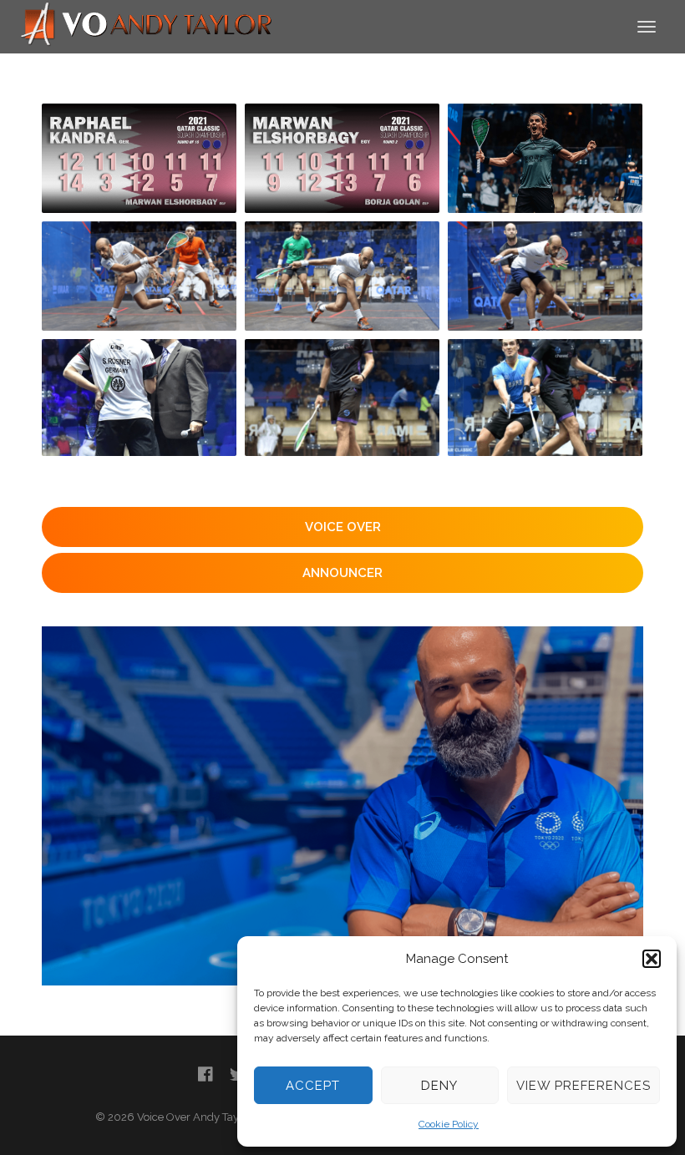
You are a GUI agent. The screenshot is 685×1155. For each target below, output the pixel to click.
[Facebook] (205, 1074)
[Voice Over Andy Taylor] (147, 25)
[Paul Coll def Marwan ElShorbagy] (545, 158)
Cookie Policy (449, 1124)
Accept (313, 1085)
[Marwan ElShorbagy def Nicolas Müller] (545, 276)
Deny (439, 1085)
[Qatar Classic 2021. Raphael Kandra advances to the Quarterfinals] (139, 158)
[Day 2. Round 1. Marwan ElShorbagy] (545, 397)
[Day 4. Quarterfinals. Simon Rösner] (139, 397)
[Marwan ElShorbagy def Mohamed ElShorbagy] (139, 276)
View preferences (583, 1085)
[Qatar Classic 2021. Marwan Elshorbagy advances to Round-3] (342, 158)
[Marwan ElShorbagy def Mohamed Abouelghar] (342, 276)
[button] (651, 958)
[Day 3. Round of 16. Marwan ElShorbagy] (342, 397)
